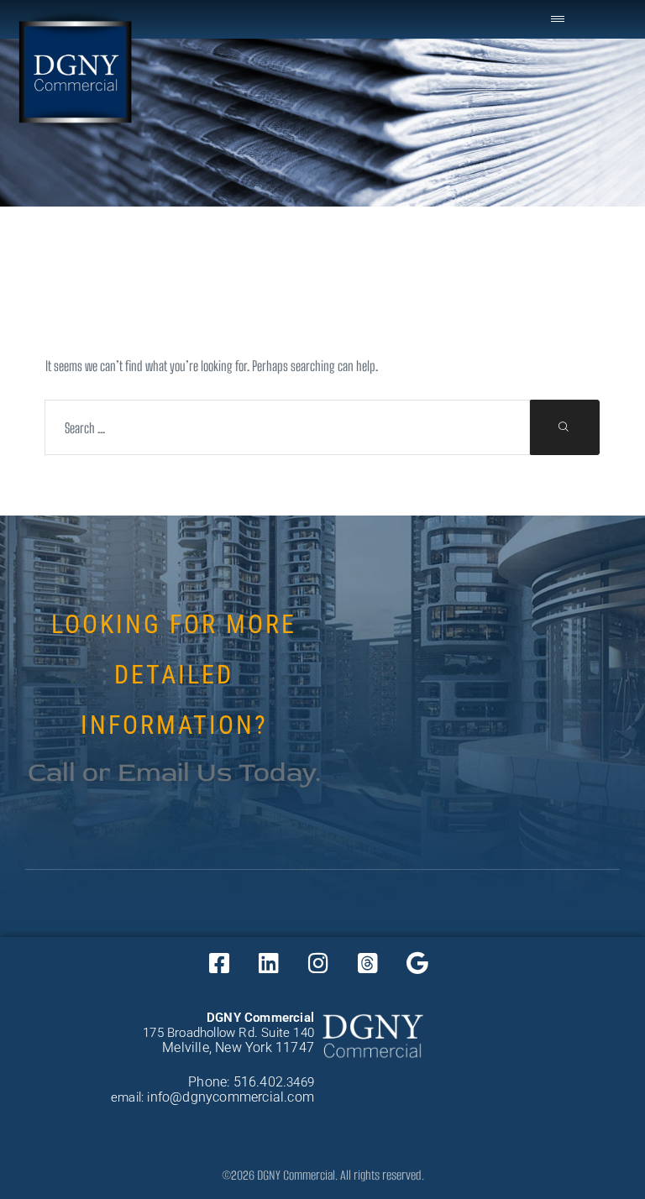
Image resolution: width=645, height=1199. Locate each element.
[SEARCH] (564, 427)
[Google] (417, 962)
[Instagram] (318, 962)
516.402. (260, 1082)
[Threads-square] (368, 962)
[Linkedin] (268, 962)
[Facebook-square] (219, 962)
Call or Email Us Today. (174, 772)
